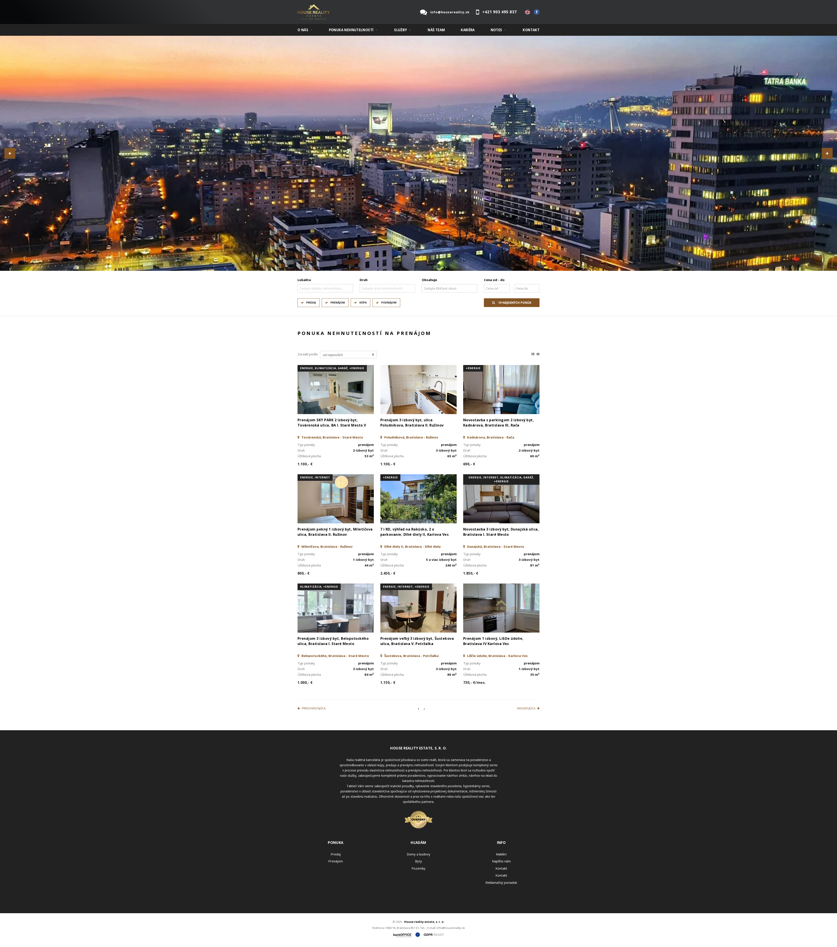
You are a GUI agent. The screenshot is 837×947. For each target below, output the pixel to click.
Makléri (501, 856)
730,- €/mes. (474, 684)
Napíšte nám (501, 863)
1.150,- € (387, 684)
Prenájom (337, 304)
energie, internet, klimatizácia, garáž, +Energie (501, 481)
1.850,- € (470, 575)
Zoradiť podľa (308, 356)
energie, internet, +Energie (406, 588)
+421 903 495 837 (499, 11)
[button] (9, 154)
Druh (363, 282)
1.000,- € (305, 684)
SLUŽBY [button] (400, 30)
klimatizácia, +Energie (319, 588)
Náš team (436, 30)
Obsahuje (429, 282)
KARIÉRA (468, 30)
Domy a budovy (418, 856)
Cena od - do (494, 282)
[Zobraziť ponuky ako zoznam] (532, 355)
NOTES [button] (496, 30)
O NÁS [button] (303, 30)
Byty (418, 863)
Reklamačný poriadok (501, 884)
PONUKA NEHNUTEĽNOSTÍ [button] (351, 30)
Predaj (311, 304)
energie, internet (315, 479)
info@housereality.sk (450, 12)
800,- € (304, 575)
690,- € (469, 466)
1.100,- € (305, 466)
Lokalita (304, 282)
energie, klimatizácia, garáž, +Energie (332, 370)
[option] (418, 154)
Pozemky (418, 870)
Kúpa (363, 304)
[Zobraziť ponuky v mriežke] (538, 355)
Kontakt (531, 30)
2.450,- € (387, 575)
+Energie (473, 370)
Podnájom (388, 304)
